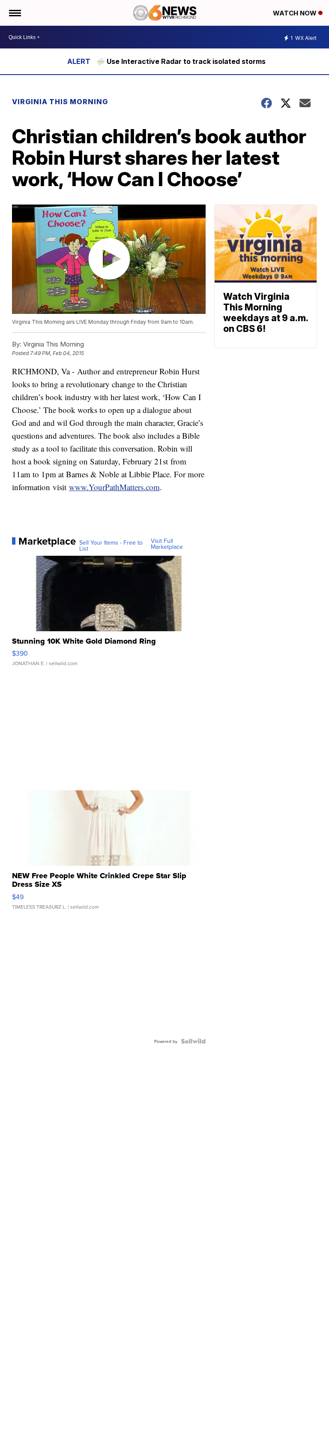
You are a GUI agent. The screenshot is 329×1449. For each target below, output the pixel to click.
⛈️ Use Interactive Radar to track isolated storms (181, 61)
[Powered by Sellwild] (193, 1041)
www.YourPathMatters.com (114, 487)
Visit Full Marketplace (167, 544)
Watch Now (295, 13)
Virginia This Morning (60, 101)
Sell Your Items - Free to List (111, 545)
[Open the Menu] (14, 13)
